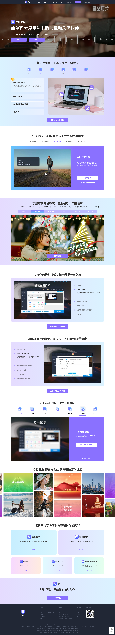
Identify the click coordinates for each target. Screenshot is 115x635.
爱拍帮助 (28, 626)
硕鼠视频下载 (44, 624)
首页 (39, 2)
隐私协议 (85, 626)
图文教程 (78, 610)
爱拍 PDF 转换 (42, 616)
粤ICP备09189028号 (57, 632)
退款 (78, 616)
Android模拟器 (76, 624)
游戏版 (37, 39)
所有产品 (49, 614)
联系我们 (39, 626)
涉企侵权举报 (73, 626)
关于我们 (60, 610)
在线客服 (60, 612)
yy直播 (48, 624)
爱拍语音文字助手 (51, 612)
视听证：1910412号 (64, 632)
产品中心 (46, 2)
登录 (86, 2)
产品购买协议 (91, 626)
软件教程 (55, 2)
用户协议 (79, 626)
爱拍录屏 (41, 614)
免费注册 (22, 626)
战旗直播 (84, 624)
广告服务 (44, 626)
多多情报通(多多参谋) (91, 624)
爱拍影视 (69, 2)
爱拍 (40, 610)
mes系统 (61, 624)
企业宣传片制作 (37, 624)
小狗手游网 (32, 624)
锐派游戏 (71, 624)
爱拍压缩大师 (50, 610)
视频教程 (78, 612)
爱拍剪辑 (41, 612)
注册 (89, 2)
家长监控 (50, 626)
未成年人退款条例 (57, 626)
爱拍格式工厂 (42, 618)
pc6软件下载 (56, 624)
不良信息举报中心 (65, 626)
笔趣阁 (52, 624)
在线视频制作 (66, 624)
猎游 (80, 624)
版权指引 (33, 626)
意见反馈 (78, 614)
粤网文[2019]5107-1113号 (73, 632)
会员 (62, 2)
